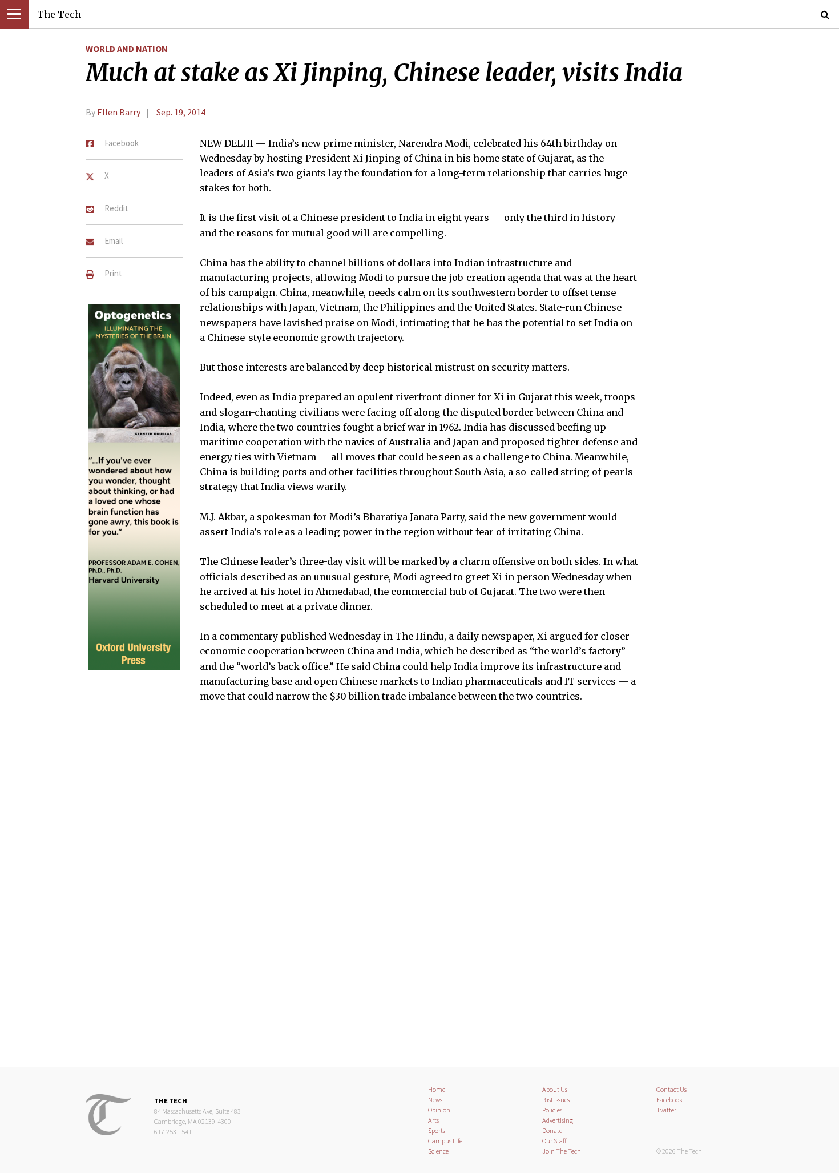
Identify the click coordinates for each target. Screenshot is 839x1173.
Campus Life (445, 1140)
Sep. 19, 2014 (180, 112)
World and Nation (127, 48)
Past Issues (556, 1099)
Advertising (557, 1120)
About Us (554, 1089)
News (435, 1099)
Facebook (669, 1099)
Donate (552, 1130)
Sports (436, 1130)
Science (438, 1151)
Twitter (666, 1110)
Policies (552, 1110)
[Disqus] (419, 892)
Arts (433, 1120)
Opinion (439, 1110)
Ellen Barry (118, 112)
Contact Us (671, 1089)
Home (436, 1089)
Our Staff (554, 1140)
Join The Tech (561, 1151)
